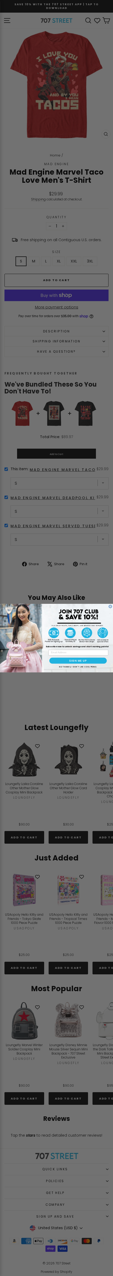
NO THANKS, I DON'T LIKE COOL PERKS (77, 666)
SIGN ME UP (78, 660)
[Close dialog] (110, 606)
